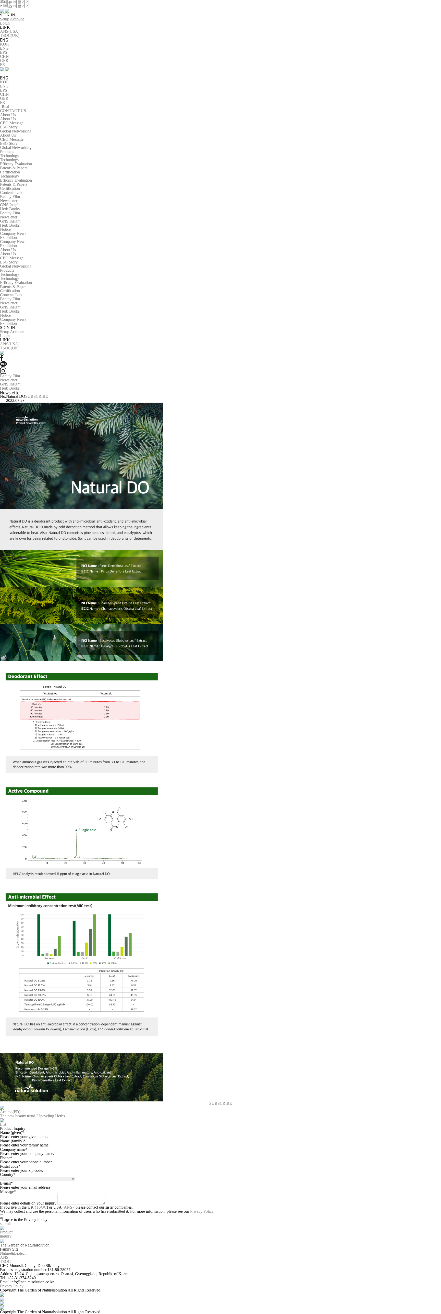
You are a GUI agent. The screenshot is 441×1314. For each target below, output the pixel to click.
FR (2, 64)
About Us (8, 115)
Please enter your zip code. (21, 1170)
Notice (5, 229)
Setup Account (12, 19)
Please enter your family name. (25, 1145)
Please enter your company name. (27, 1153)
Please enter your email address (25, 1187)
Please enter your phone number (26, 1162)
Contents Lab (11, 192)
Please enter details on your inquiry (28, 1203)
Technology (9, 155)
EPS (3, 52)
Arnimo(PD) (10, 1112)
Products (7, 151)
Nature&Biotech (13, 1253)
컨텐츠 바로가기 (15, 6)
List (3, 1124)
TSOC (41, 1207)
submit (5, 1223)
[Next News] (2, 1120)
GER (4, 60)
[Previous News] (2, 1107)
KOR (4, 44)
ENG (4, 48)
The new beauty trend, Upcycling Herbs (32, 1116)
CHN (4, 56)
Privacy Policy (201, 1211)
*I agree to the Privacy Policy (23, 1219)
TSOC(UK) (9, 35)
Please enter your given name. (24, 1136)
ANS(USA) (9, 31)
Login (5, 23)
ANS (68, 1207)
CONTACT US (13, 110)
